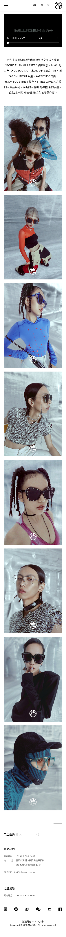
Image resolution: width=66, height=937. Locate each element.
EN (34, 5)
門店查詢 (9, 834)
